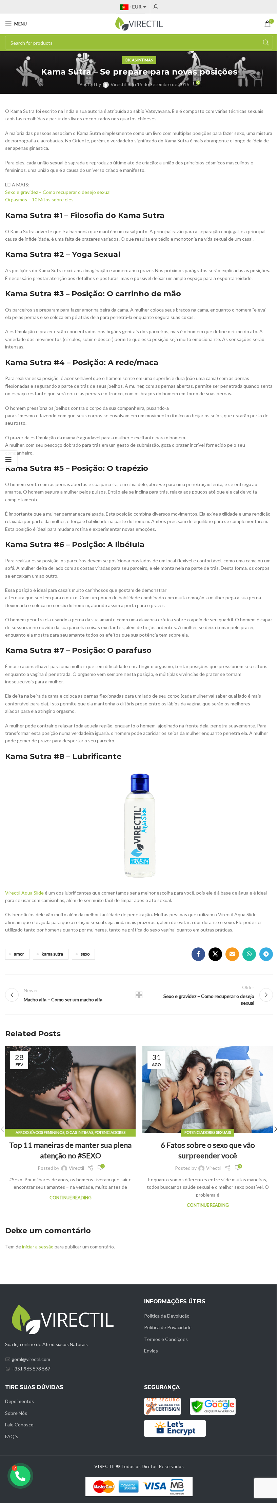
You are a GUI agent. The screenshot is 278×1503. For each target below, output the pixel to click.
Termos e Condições (166, 1339)
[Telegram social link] (266, 954)
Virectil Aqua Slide (24, 893)
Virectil (118, 84)
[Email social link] (232, 954)
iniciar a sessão (38, 1246)
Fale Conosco (19, 1424)
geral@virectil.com (31, 1359)
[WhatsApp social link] (249, 954)
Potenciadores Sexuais (207, 1132)
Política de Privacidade (168, 1327)
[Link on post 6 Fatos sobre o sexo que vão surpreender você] (207, 1089)
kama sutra (52, 954)
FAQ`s (11, 1436)
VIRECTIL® (107, 1466)
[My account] (156, 7)
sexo (85, 954)
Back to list (139, 995)
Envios (151, 1351)
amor (19, 954)
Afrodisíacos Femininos (40, 1132)
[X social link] (215, 954)
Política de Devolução (167, 1316)
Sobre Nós (16, 1413)
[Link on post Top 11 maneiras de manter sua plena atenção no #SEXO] (70, 1089)
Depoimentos (19, 1401)
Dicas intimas (139, 60)
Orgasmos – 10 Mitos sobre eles (39, 199)
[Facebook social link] (198, 954)
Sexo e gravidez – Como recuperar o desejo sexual (58, 192)
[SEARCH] (266, 43)
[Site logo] (139, 23)
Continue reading (70, 1197)
